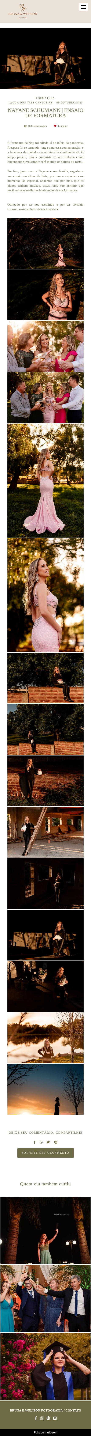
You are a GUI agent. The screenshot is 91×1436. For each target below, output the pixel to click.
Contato (73, 1410)
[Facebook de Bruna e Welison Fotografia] (36, 1418)
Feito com (45, 1432)
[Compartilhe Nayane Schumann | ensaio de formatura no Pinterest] (55, 1142)
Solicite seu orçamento (45, 1152)
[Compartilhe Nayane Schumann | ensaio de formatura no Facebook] (35, 1142)
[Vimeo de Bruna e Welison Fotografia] (55, 1418)
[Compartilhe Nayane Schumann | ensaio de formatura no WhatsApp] (41, 1142)
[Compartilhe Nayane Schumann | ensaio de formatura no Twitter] (48, 1142)
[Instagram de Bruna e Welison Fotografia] (41, 1418)
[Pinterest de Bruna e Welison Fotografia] (48, 1418)
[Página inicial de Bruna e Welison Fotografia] (23, 11)
